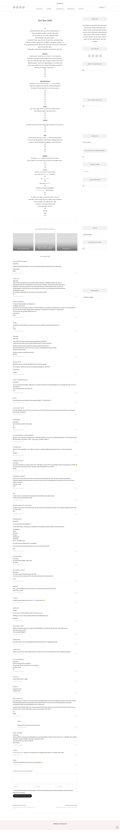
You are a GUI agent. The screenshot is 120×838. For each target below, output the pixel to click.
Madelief (16, 608)
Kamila (15, 686)
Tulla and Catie (18, 407)
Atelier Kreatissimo (20, 261)
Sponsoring (71, 8)
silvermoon (17, 447)
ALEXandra (16, 419)
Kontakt (81, 8)
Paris (48, 183)
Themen (49, 8)
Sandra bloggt (18, 460)
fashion (39, 158)
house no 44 (17, 361)
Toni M (15, 598)
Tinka (15, 322)
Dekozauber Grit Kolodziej (22, 505)
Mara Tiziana (17, 732)
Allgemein (45, 17)
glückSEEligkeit (18, 626)
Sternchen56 (17, 556)
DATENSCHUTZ (63, 824)
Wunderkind (17, 519)
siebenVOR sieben (19, 476)
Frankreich (45, 179)
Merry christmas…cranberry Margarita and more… (24, 808)
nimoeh (15, 586)
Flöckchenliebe (18, 659)
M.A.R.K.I (16, 676)
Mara (15, 760)
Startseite (39, 8)
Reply (75, 273)
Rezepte (50, 83)
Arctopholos (17, 698)
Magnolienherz (18, 301)
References (60, 8)
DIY (47, 137)
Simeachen (16, 639)
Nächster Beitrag (71, 805)
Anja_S (19, 721)
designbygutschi (19, 570)
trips (44, 169)
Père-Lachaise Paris (23, 248)
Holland (47, 174)
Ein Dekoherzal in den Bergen (23, 435)
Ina (14, 493)
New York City (40, 190)
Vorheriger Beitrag (19, 805)
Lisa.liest (16, 278)
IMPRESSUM (56, 824)
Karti (15, 398)
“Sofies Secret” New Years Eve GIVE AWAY (66, 807)
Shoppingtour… (67, 248)
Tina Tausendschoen (20, 379)
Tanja (15, 750)
